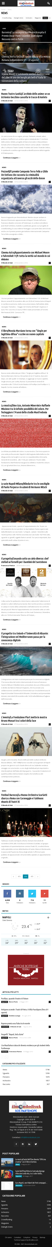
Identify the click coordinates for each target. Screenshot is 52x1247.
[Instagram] (22, 1144)
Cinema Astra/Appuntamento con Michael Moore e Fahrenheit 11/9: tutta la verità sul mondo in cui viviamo (25, 256)
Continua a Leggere (10, 158)
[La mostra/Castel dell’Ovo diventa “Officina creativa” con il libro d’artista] (7, 1162)
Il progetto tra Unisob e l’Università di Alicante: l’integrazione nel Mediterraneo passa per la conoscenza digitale (24, 637)
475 (32, 876)
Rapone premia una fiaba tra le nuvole (15, 1023)
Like (7, 891)
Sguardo (4, 1002)
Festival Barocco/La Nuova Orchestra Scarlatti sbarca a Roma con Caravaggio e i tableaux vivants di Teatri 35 (24, 798)
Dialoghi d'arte (18, 18)
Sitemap (42, 1237)
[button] (48, 3)
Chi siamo (8, 1237)
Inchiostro (29, 18)
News (45, 18)
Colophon (26, 1237)
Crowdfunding (6, 18)
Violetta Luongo (14, 1016)
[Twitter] (35, 1144)
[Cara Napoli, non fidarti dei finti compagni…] (7, 1186)
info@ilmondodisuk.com (30, 1137)
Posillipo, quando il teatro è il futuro (14, 998)
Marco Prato (13, 1002)
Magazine (38, 18)
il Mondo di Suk (7, 101)
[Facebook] (16, 1144)
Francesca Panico (8, 566)
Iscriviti (44, 891)
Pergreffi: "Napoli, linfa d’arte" (12, 1034)
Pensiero (4, 1051)
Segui (20, 891)
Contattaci (17, 1237)
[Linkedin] (29, 1144)
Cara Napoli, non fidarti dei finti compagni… (31, 1183)
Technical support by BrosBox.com (26, 1240)
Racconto (6, 1084)
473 (19, 876)
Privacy (35, 1237)
